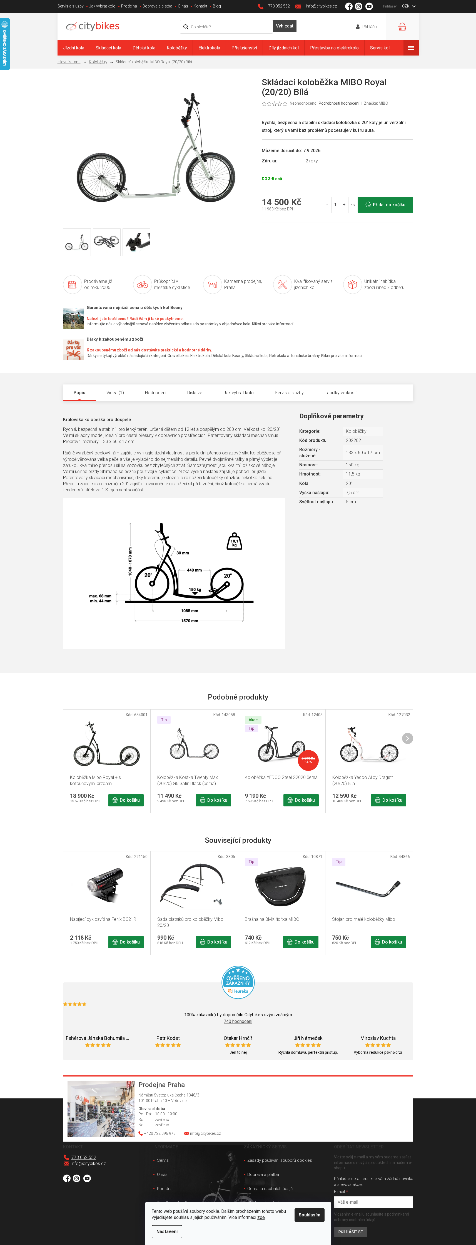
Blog (217, 6)
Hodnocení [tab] (155, 392)
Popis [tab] (79, 392)
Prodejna (129, 6)
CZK (406, 6)
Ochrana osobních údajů (270, 1188)
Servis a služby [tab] (289, 392)
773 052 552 (83, 1157)
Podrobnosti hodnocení (339, 103)
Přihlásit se (350, 1232)
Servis (163, 1160)
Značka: (376, 103)
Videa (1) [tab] (115, 392)
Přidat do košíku (389, 204)
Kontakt (200, 6)
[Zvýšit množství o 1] (344, 205)
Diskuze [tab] (194, 392)
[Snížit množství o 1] (327, 205)
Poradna (165, 1188)
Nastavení (167, 1231)
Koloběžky (356, 431)
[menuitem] (74, 48)
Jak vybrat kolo (102, 6)
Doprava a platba (157, 6)
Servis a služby (71, 6)
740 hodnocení (238, 1021)
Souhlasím (309, 1215)
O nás (183, 6)
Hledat (284, 26)
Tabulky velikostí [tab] (341, 392)
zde (261, 1217)
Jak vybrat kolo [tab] (238, 392)
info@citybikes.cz (88, 1163)
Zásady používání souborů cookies (279, 1160)
